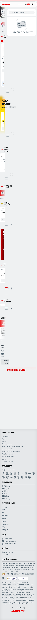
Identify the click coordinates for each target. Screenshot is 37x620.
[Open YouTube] (20, 608)
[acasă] (6, 4)
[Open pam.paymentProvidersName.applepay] (3, 527)
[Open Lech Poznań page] (15, 477)
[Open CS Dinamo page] (26, 473)
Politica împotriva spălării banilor (11, 451)
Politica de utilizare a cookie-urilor (12, 446)
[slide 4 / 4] (6, 313)
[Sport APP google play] (18, 486)
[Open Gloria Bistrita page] (7, 477)
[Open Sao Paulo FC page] (33, 473)
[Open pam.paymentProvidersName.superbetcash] (5, 530)
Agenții (4, 439)
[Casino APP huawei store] (18, 499)
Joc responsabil (7, 449)
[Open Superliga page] (3, 473)
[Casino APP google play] (18, 488)
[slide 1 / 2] (6, 224)
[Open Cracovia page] (15, 473)
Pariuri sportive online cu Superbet (4, 353)
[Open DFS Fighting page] (29, 473)
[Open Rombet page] (15, 574)
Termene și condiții (8, 456)
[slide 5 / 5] (7, 140)
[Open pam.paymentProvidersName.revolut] (4, 518)
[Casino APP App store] (18, 494)
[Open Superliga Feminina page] (22, 473)
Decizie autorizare (7, 461)
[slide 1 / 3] (7, 89)
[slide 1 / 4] (6, 308)
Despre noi (5, 436)
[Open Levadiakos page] (26, 477)
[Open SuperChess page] (11, 477)
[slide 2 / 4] (6, 309)
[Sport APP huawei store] (18, 496)
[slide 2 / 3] (7, 91)
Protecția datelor (7, 444)
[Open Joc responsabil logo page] (3, 578)
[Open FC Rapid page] (7, 473)
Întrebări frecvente (7, 552)
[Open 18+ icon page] (7, 574)
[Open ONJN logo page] (3, 574)
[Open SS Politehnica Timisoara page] (18, 477)
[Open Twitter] (12, 608)
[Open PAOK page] (22, 477)
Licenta (4, 459)
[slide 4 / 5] (7, 138)
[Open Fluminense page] (3, 477)
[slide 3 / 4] (6, 311)
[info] (9, 204)
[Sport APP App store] (18, 491)
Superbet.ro (5, 582)
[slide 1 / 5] (7, 133)
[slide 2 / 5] (7, 135)
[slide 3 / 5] (7, 136)
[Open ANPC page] (12, 578)
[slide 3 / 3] (7, 92)
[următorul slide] (2, 11)
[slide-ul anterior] (9, 89)
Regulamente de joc (8, 454)
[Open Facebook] (16, 608)
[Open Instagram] (24, 608)
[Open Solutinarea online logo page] (23, 578)
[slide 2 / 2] (6, 225)
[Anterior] (3, 62)
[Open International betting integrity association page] (27, 574)
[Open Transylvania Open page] (18, 473)
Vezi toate (8, 318)
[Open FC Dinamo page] (11, 473)
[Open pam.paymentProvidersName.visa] (3, 509)
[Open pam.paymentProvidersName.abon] (4, 521)
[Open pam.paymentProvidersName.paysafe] (5, 515)
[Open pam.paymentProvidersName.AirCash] (5, 524)
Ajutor (4, 441)
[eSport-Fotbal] (2, 41)
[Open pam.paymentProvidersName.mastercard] (3, 512)
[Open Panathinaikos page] (29, 477)
